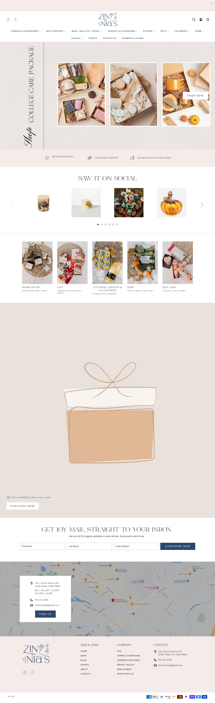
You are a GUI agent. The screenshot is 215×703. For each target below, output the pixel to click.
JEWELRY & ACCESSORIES (121, 31)
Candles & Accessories (24, 31)
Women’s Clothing (133, 38)
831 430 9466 (41, 600)
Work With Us (125, 674)
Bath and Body (55, 31)
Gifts (163, 31)
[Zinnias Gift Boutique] (107, 19)
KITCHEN (147, 31)
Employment (124, 669)
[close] (211, 3)
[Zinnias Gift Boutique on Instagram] (8, 20)
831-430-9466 (165, 660)
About (84, 669)
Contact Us (109, 38)
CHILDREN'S (180, 31)
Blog (83, 660)
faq (119, 651)
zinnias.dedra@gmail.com (47, 605)
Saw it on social (107, 178)
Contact (86, 674)
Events (93, 38)
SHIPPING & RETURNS (128, 660)
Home (198, 31)
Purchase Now (22, 506)
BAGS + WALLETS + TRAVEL (86, 31)
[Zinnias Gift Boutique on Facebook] (15, 20)
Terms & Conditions (128, 656)
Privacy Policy (126, 665)
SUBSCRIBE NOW (178, 546)
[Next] (202, 205)
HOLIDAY (76, 38)
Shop (83, 656)
